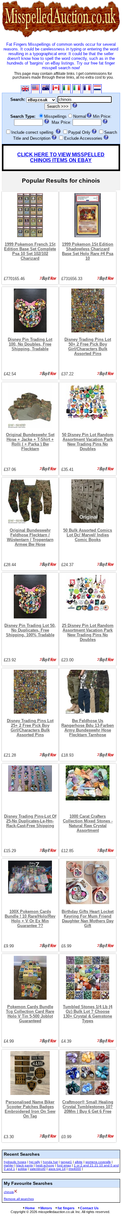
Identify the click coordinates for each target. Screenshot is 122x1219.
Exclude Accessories (83, 138)
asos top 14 (57, 1168)
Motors (46, 1208)
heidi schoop (45, 1165)
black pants (24, 1165)
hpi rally (34, 1162)
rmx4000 (75, 1168)
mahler (8, 1165)
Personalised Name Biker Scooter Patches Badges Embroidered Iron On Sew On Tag (30, 1109)
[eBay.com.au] (45, 88)
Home (30, 1208)
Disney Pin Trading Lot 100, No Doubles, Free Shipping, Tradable (30, 344)
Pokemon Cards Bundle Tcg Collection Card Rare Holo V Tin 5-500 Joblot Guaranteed (30, 1013)
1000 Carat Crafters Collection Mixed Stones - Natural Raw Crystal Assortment (88, 823)
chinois (9, 1192)
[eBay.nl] (97, 88)
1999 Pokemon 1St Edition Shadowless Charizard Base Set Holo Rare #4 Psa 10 (87, 251)
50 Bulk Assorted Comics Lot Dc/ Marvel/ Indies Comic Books (87, 535)
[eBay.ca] (56, 88)
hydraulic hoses (15, 1162)
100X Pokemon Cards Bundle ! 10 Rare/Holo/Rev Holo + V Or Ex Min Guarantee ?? (30, 918)
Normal (79, 116)
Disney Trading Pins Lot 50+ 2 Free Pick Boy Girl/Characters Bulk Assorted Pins (87, 346)
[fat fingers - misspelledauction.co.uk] (61, 37)
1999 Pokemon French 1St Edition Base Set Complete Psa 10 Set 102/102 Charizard (30, 251)
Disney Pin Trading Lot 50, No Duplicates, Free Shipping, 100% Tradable (30, 630)
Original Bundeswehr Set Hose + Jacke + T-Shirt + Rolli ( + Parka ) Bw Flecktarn (30, 441)
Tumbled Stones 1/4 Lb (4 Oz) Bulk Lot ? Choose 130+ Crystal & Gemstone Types (87, 1013)
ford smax (64, 1165)
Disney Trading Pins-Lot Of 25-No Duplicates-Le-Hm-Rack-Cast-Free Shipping (30, 821)
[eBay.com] (35, 88)
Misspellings (55, 116)
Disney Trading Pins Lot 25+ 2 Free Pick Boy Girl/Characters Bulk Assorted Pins (30, 727)
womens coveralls (98, 1162)
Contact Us (89, 1208)
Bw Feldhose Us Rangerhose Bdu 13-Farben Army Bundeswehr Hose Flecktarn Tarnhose (87, 727)
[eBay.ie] (66, 88)
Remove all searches (19, 1199)
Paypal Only (79, 132)
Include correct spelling (32, 132)
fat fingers (66, 1208)
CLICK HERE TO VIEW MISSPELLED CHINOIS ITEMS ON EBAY (60, 157)
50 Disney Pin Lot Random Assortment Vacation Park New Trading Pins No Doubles (88, 441)
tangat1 (66, 1162)
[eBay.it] (76, 88)
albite (79, 1162)
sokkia (22, 1168)
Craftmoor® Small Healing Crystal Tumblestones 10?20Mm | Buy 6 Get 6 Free (87, 1107)
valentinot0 (38, 1168)
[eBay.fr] (87, 88)
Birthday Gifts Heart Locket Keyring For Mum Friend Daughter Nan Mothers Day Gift (88, 918)
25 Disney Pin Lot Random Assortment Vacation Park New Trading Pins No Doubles (88, 632)
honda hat (50, 1162)
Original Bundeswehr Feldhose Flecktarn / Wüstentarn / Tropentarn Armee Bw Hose (30, 537)
